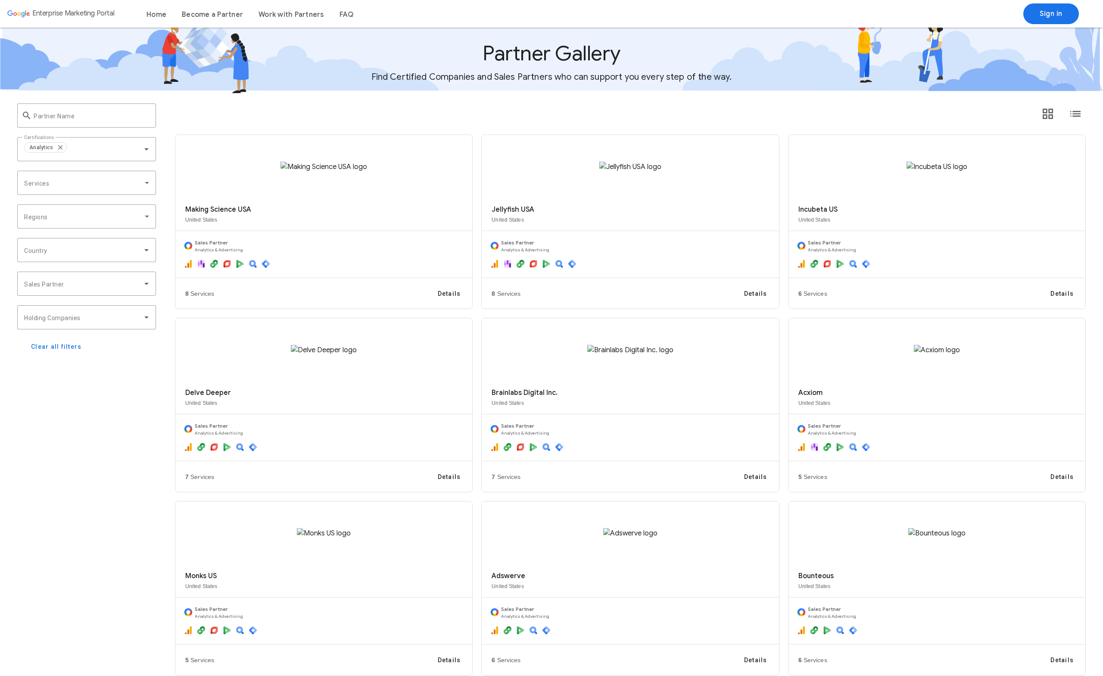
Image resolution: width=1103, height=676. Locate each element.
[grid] (86, 149)
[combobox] (111, 149)
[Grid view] (1048, 113)
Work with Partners (291, 14)
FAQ (347, 14)
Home (156, 14)
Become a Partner (212, 14)
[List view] (1075, 113)
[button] (60, 147)
